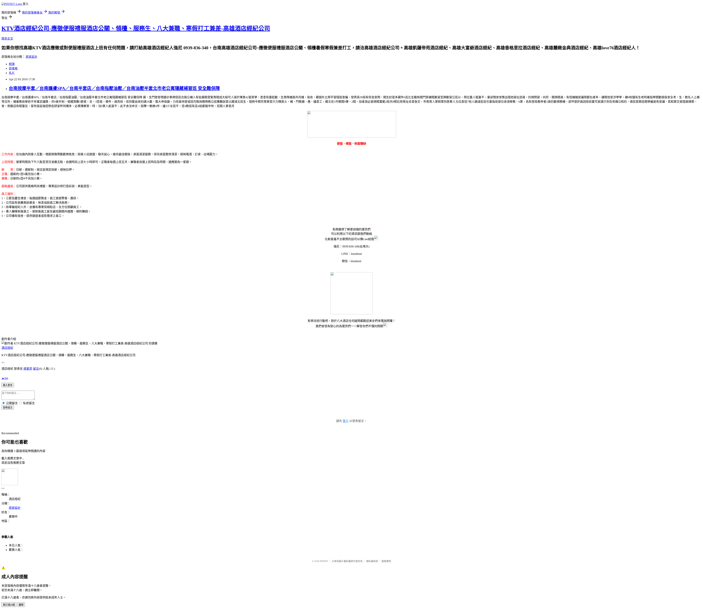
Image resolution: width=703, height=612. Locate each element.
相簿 (12, 64)
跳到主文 (7, 38)
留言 (36, 368)
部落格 (13, 68)
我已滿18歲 (9, 604)
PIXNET (324, 561)
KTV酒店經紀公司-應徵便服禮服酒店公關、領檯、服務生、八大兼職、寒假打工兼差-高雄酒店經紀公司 (135, 28)
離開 (21, 604)
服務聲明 (386, 561)
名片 (12, 72)
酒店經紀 (7, 347)
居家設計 (31, 56)
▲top (4, 378)
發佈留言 (7, 407)
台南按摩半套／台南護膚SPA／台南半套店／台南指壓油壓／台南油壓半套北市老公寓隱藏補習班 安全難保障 (114, 88)
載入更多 (7, 385)
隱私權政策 (372, 561)
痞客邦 (27, 368)
